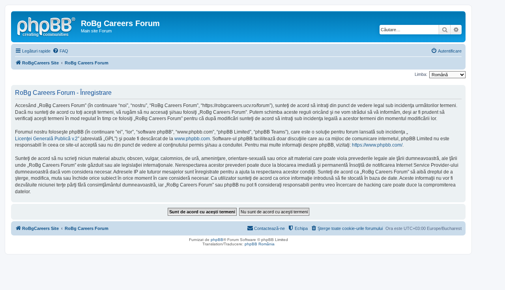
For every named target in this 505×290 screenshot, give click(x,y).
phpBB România (260, 244)
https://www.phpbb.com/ (377, 145)
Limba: (421, 74)
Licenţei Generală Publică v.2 (46, 138)
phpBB (217, 239)
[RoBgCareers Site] (47, 25)
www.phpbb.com (192, 138)
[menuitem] (60, 51)
